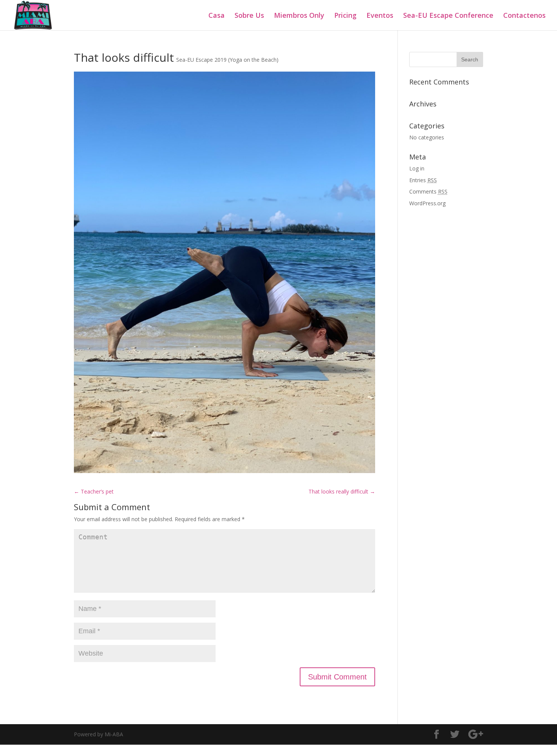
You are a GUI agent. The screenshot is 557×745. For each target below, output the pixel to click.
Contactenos (524, 16)
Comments (428, 191)
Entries (423, 180)
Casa (216, 16)
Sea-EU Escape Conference (448, 16)
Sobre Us (249, 16)
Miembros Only (299, 16)
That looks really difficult (341, 491)
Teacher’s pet (94, 491)
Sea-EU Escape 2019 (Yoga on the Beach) (227, 59)
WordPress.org (427, 203)
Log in (416, 168)
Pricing (345, 16)
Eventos (379, 16)
